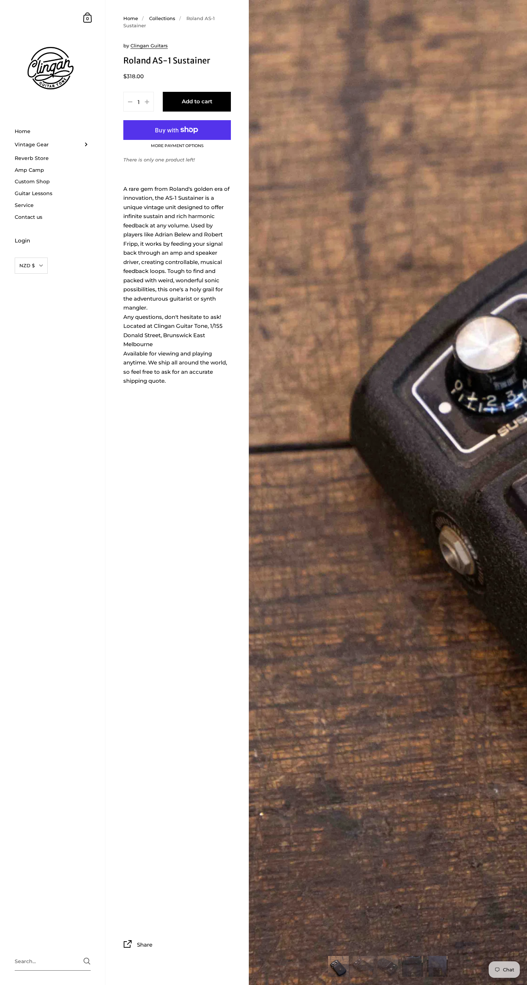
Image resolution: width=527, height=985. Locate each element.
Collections (162, 18)
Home (130, 18)
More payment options (177, 146)
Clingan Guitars (149, 45)
